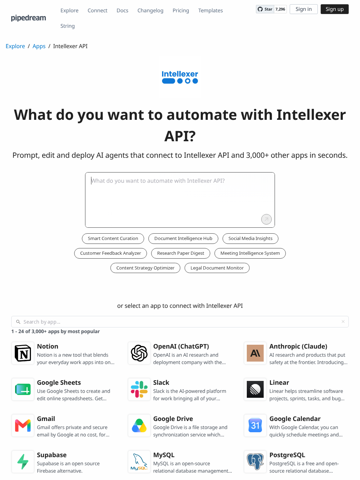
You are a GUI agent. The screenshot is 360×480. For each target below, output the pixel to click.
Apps (39, 46)
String (67, 26)
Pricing (181, 10)
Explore (69, 10)
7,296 (280, 9)
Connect (97, 10)
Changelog (150, 10)
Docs (122, 10)
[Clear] (343, 321)
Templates (210, 10)
